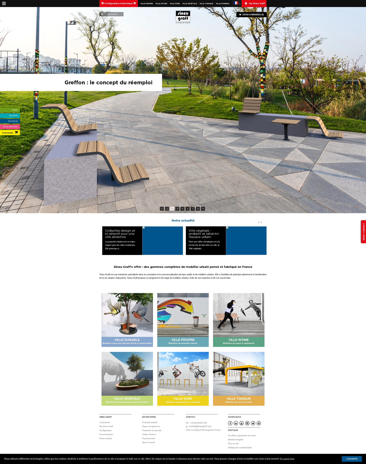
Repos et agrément (151, 426)
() (253, 14)
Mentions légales (235, 439)
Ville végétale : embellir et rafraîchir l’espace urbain (120, 234)
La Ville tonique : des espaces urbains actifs (205, 232)
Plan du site (233, 443)
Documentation (106, 434)
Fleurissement (148, 438)
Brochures (13, 115)
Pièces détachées (10, 127)
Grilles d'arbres (149, 434)
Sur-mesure (13, 121)
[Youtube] (242, 423)
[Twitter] (253, 423)
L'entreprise (104, 422)
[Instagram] (247, 423)
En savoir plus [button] (287, 459)
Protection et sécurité (151, 430)
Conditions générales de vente (242, 435)
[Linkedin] (236, 423)
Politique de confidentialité (240, 447)
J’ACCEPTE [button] (351, 459)
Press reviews (105, 438)
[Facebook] (230, 423)
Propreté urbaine (150, 422)
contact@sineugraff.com (200, 426)
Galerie (15, 110)
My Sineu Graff (106, 426)
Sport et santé (148, 442)
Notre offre (149, 417)
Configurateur (105, 430)
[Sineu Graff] (183, 17)
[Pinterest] (259, 423)
